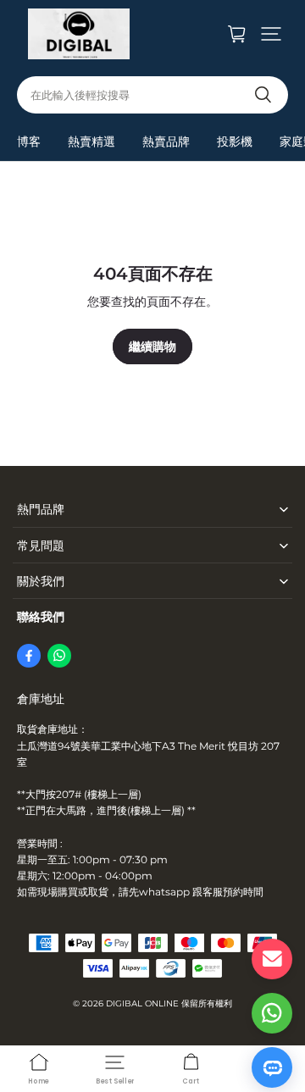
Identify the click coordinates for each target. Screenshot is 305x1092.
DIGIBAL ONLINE (142, 1003)
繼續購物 (152, 346)
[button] (271, 34)
